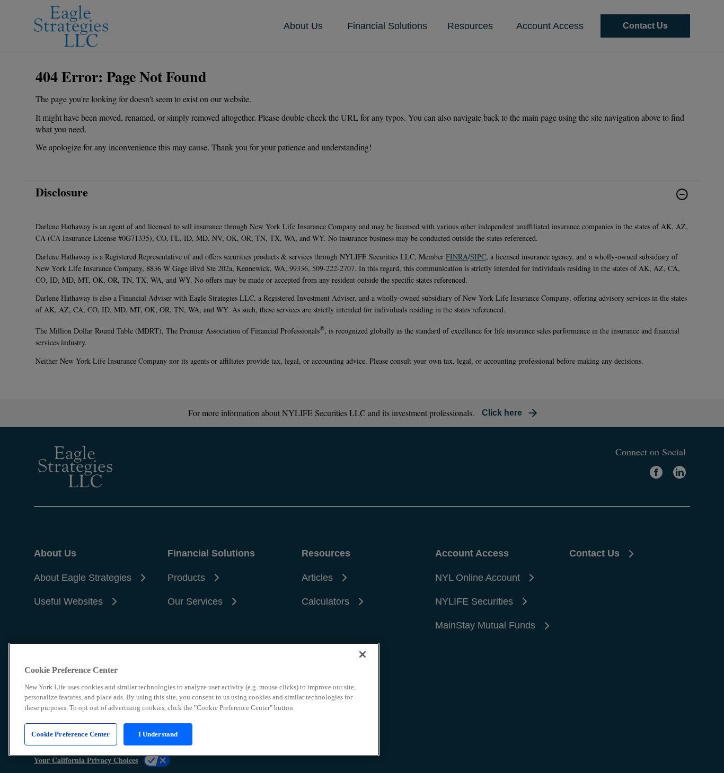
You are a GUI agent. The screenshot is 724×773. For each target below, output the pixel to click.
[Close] (362, 654)
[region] (193, 699)
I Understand (158, 734)
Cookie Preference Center (70, 734)
